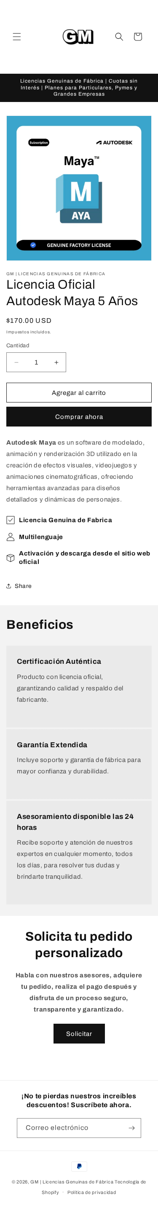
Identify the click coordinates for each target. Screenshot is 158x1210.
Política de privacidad (91, 1192)
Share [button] (23, 586)
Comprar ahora (79, 416)
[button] (17, 36)
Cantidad (17, 346)
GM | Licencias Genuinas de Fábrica (71, 1181)
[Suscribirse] (131, 1128)
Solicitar (79, 1033)
